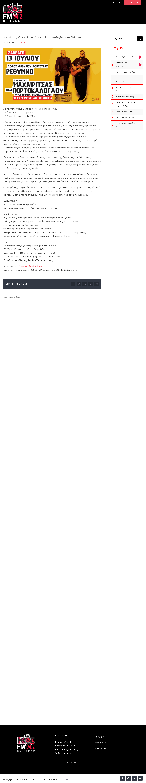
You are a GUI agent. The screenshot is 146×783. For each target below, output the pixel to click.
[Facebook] (67, 762)
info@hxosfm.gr (70, 749)
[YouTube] (78, 762)
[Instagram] (71, 762)
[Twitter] (75, 762)
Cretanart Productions (30, 266)
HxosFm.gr (66, 753)
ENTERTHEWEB (63, 780)
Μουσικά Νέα (21, 42)
